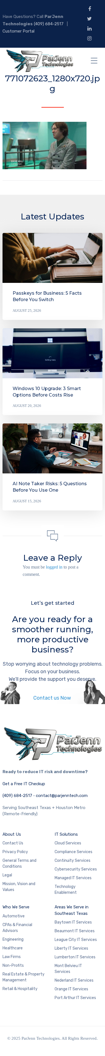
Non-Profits (13, 965)
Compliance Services (73, 851)
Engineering (13, 939)
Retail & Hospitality (20, 988)
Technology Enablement (66, 889)
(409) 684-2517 (49, 23)
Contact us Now (52, 698)
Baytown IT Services (73, 922)
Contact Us (13, 843)
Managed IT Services (73, 878)
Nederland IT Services (74, 980)
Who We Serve (16, 907)
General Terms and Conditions (19, 863)
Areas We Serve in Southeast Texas (71, 910)
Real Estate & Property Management (24, 977)
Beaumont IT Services (75, 931)
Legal (7, 875)
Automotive (14, 916)
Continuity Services (72, 860)
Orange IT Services (71, 989)
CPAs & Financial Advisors (17, 927)
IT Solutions (66, 834)
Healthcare (13, 948)
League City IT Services (76, 939)
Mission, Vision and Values (19, 886)
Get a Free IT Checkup (24, 783)
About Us (12, 834)
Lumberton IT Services (75, 957)
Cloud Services (68, 843)
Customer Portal (18, 31)
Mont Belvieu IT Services (68, 968)
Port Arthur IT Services (75, 997)
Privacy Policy (15, 851)
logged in (54, 567)
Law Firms (12, 956)
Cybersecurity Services (76, 869)
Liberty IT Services (71, 948)
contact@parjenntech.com (62, 795)
